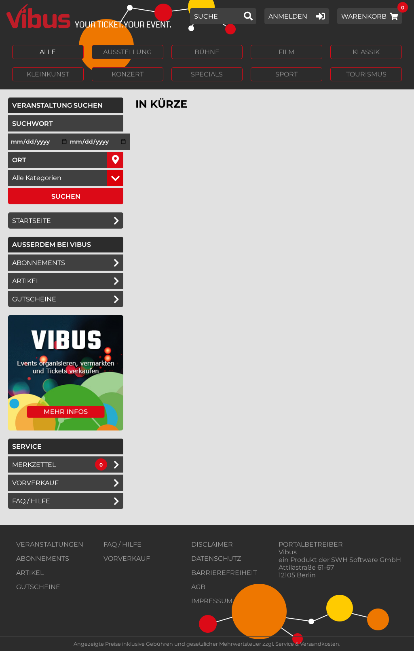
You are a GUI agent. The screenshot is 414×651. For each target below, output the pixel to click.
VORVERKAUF (127, 558)
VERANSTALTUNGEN (49, 544)
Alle (48, 52)
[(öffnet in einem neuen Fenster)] (65, 428)
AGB (198, 587)
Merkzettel (34, 465)
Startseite (31, 221)
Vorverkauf (35, 483)
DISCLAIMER (212, 544)
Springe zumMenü (56, 7)
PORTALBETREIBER (311, 544)
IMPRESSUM (211, 601)
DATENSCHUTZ (216, 558)
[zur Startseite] (86, 16)
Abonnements (38, 263)
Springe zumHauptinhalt (7, 7)
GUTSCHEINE (34, 299)
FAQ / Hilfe (31, 501)
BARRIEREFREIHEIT (224, 573)
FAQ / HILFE (123, 544)
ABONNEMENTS (42, 558)
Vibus (288, 552)
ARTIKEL (26, 281)
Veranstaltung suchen (67, 105)
